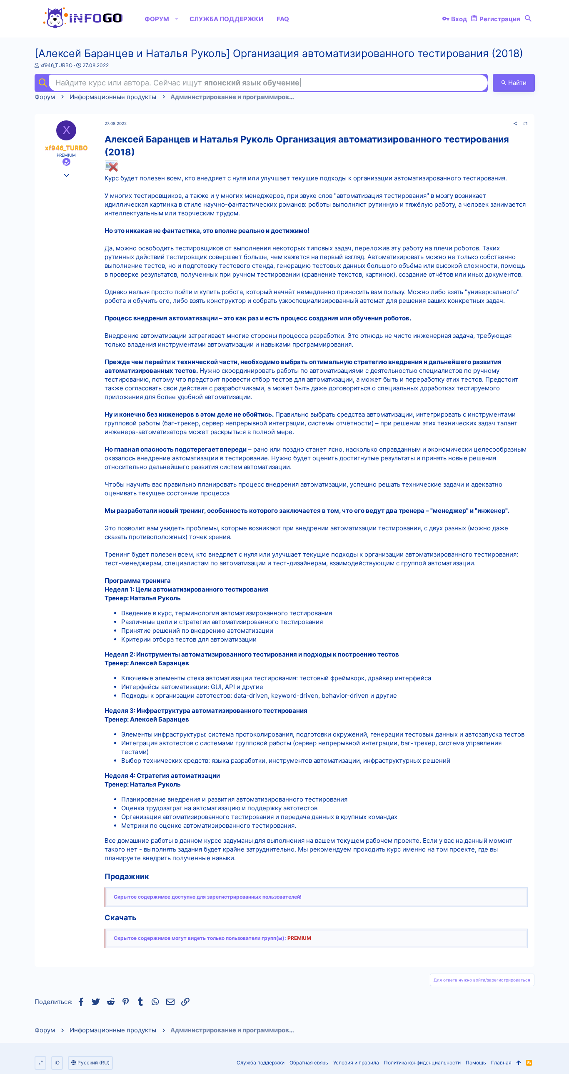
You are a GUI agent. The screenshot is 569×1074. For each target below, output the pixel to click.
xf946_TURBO (56, 65)
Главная (501, 1062)
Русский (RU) (93, 1062)
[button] (177, 18)
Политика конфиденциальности (422, 1062)
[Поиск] (528, 18)
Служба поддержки (260, 1062)
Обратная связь (308, 1062)
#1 (525, 123)
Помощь (476, 1062)
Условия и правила (356, 1062)
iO (57, 1062)
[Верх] (519, 1063)
